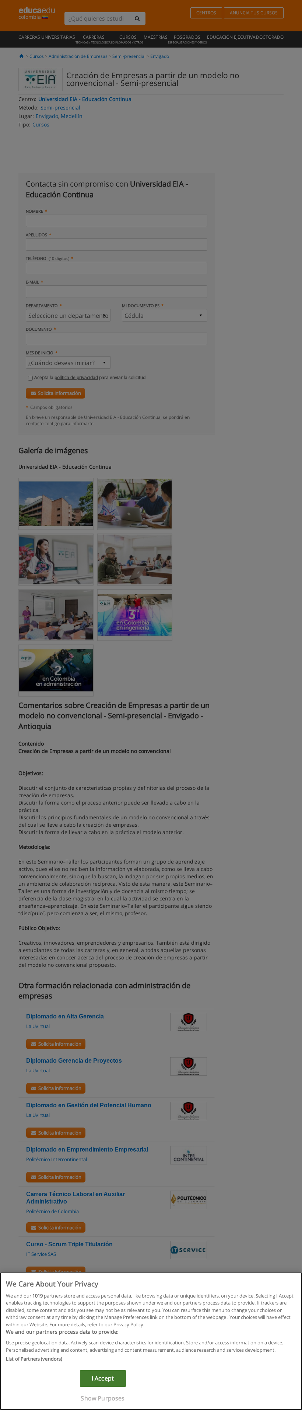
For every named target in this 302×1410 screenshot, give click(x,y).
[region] (151, 1341)
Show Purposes (102, 1398)
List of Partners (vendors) (34, 1358)
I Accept (103, 1378)
